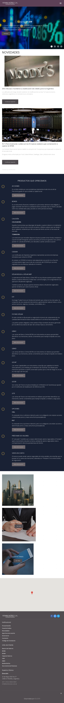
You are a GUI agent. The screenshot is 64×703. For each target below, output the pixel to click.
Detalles (6, 33)
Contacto (5, 638)
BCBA (4, 651)
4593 (11, 682)
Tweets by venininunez (8, 170)
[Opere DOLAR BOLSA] (55, 46)
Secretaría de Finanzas (9, 666)
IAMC (3, 661)
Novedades (5, 631)
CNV (3, 658)
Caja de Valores (7, 656)
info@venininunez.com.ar (9, 684)
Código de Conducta (8, 641)
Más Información (18, 195)
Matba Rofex (6, 663)
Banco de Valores (8, 648)
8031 (15, 682)
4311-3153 (5, 682)
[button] (32, 593)
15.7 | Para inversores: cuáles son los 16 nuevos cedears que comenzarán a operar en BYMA (30, 145)
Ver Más (18, 492)
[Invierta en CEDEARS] (58, 46)
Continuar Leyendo (10, 102)
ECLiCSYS (37, 699)
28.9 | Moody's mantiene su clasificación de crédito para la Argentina (28, 89)
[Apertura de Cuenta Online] (61, 46)
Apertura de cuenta (8, 633)
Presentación (6, 626)
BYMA (4, 653)
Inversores (5, 636)
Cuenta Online (6, 628)
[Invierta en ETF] (52, 46)
